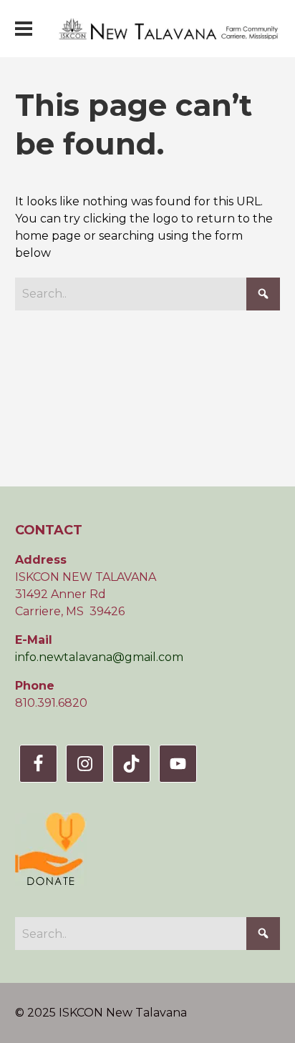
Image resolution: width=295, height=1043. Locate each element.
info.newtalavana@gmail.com (99, 657)
